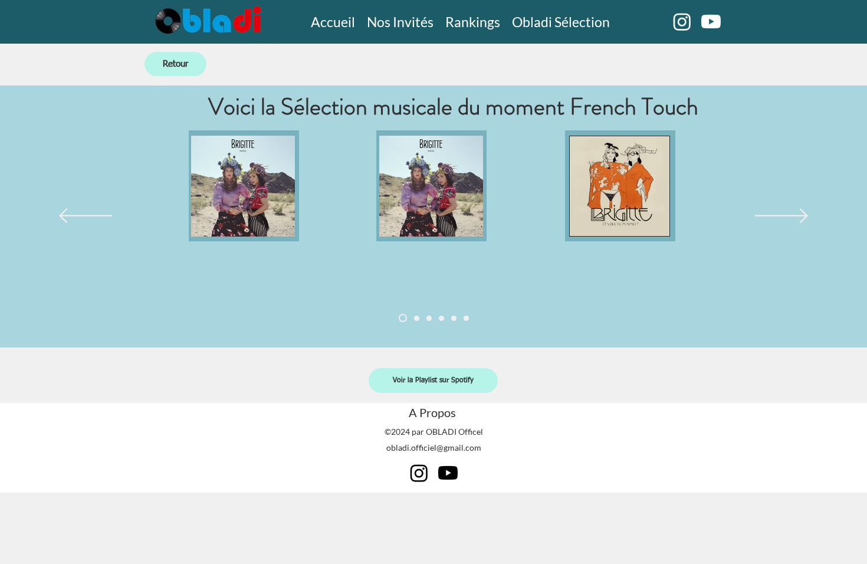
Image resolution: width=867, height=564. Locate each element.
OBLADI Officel (454, 432)
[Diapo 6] (466, 318)
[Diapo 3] (429, 318)
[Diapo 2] (416, 318)
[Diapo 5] (454, 318)
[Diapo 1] (403, 318)
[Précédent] (85, 216)
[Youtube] (710, 21)
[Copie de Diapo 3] (441, 318)
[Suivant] (781, 216)
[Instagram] (682, 21)
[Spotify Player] (243, 277)
